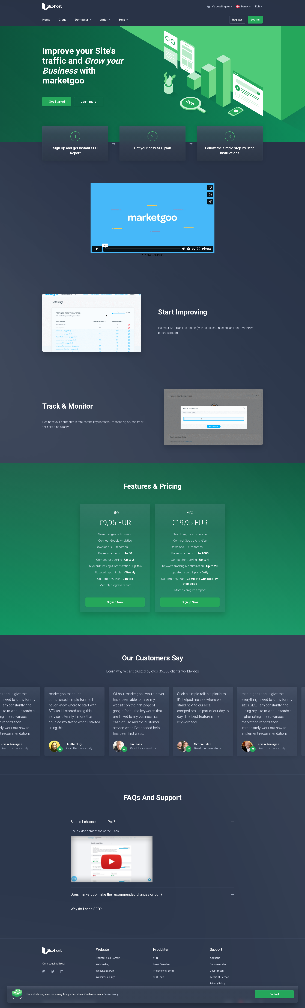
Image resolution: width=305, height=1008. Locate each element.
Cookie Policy (111, 994)
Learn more (88, 101)
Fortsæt (274, 994)
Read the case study (14, 748)
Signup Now (115, 602)
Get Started (57, 101)
